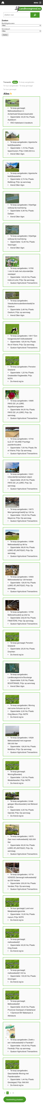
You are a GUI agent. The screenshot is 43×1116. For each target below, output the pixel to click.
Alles (15, 82)
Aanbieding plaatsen (14, 1099)
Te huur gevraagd (9, 89)
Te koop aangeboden (26, 82)
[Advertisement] (21, 59)
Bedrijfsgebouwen (8, 23)
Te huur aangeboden (11, 85)
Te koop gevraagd (26, 85)
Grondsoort (6, 29)
